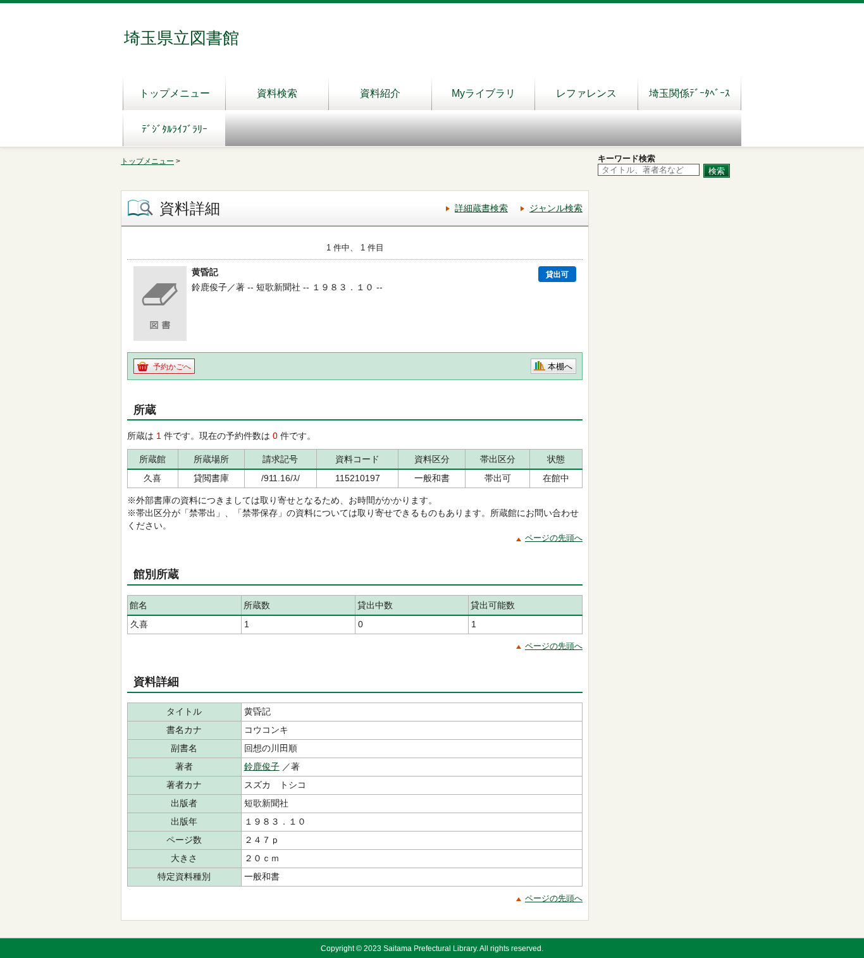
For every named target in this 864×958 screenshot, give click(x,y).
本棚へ (560, 366)
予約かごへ (172, 366)
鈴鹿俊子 (262, 766)
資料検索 (277, 93)
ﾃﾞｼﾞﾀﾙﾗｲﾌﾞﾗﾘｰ (174, 129)
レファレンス (586, 93)
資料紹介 (380, 93)
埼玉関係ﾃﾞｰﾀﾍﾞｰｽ (689, 93)
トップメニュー (174, 93)
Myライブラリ (483, 93)
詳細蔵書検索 (481, 208)
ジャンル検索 (556, 208)
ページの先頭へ (554, 538)
